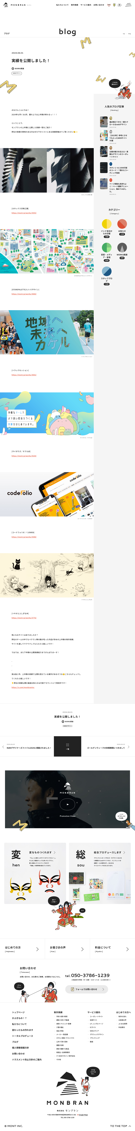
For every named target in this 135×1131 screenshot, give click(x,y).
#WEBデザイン (17, 73)
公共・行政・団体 (62, 1042)
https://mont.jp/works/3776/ (24, 618)
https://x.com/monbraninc (23, 687)
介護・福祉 (60, 1027)
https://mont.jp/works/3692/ (24, 375)
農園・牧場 (60, 1045)
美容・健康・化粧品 (62, 1049)
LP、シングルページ (96, 1024)
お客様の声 (122, 1020)
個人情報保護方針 (20, 1048)
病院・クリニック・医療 (63, 1024)
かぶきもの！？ (19, 1018)
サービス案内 (94, 1012)
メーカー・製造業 (62, 1034)
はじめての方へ (123, 1012)
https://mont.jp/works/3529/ (24, 456)
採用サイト (93, 1020)
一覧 (67, 749)
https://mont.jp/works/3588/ (24, 537)
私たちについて (19, 1024)
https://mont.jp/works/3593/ (24, 213)
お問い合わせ (18, 1053)
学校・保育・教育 (62, 1017)
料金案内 (122, 1027)
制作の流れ (122, 1017)
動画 (91, 1042)
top (124, 33)
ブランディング (95, 1038)
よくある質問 (123, 1024)
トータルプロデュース (22, 1036)
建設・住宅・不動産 (62, 1020)
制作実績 (58, 1012)
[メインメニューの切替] (128, 5)
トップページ (18, 1012)
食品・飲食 (60, 1031)
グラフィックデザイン (97, 1034)
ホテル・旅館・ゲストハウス (65, 1038)
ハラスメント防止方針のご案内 (27, 1059)
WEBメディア (94, 1031)
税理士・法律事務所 (63, 1052)
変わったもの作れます (22, 1030)
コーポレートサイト (96, 1017)
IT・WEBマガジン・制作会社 (65, 1056)
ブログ (15, 1042)
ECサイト (93, 1027)
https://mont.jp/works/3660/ (24, 294)
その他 (58, 1060)
